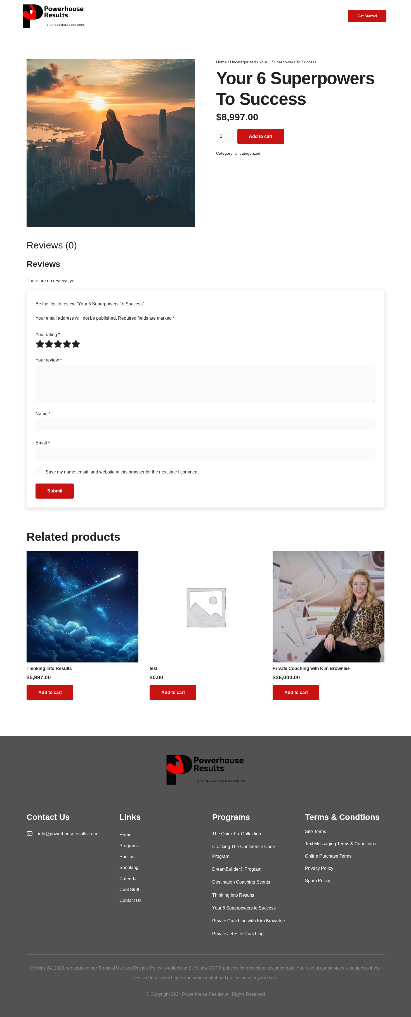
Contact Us (130, 900)
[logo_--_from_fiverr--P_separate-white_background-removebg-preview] (53, 16)
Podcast (127, 856)
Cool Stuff (129, 889)
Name (43, 413)
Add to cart (260, 136)
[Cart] (334, 16)
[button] (156, 16)
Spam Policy (317, 880)
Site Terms (315, 831)
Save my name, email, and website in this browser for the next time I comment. (123, 472)
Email (43, 443)
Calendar (128, 878)
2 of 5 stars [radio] (48, 343)
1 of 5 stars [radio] (40, 343)
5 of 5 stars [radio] (75, 343)
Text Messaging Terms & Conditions (340, 843)
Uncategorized (243, 62)
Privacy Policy (319, 868)
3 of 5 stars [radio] (57, 343)
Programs (129, 845)
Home (221, 62)
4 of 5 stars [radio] (66, 343)
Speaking (128, 867)
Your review (49, 360)
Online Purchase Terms (328, 856)
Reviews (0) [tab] (52, 245)
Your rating (48, 334)
